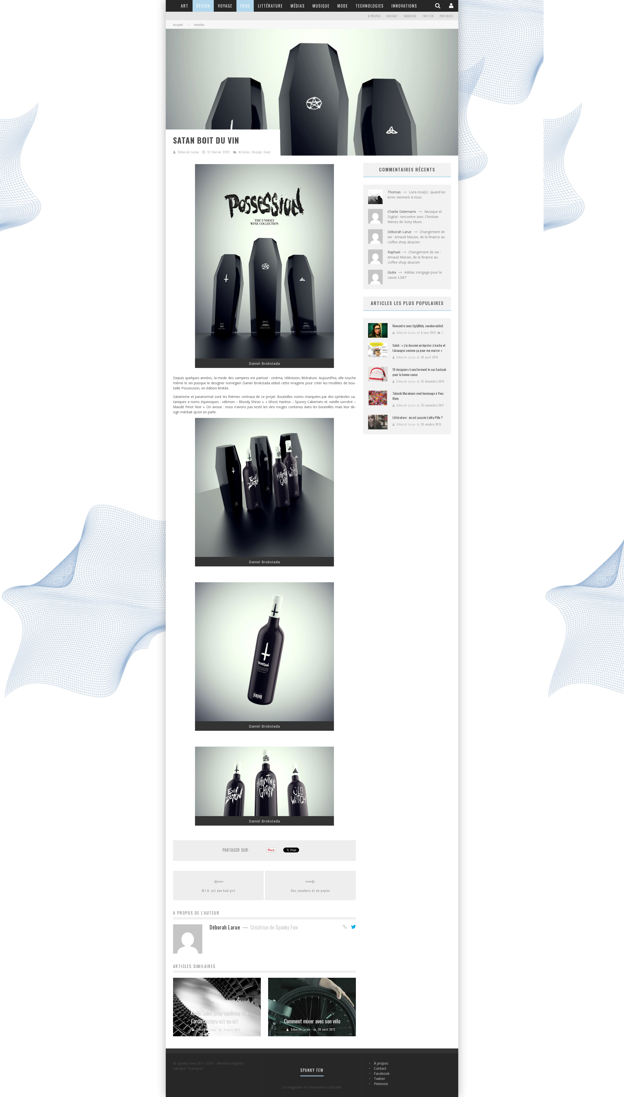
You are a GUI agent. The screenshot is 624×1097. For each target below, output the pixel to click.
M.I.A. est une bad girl (218, 890)
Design (203, 6)
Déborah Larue (188, 151)
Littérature (270, 6)
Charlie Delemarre (402, 211)
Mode (342, 6)
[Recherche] (438, 5)
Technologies (370, 6)
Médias (298, 6)
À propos (374, 16)
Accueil (178, 25)
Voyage (225, 6)
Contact (392, 16)
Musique (321, 6)
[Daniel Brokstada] (264, 357)
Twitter (428, 16)
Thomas (394, 192)
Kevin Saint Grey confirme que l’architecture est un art (219, 1017)
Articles (244, 151)
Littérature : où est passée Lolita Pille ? (417, 417)
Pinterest (446, 16)
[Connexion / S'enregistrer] (451, 5)
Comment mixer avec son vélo (312, 1021)
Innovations (404, 6)
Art (184, 6)
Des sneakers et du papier (310, 890)
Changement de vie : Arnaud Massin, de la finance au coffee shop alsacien (416, 236)
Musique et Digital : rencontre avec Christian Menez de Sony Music (415, 216)
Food (245, 6)
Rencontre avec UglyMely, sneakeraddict (417, 325)
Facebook (410, 16)
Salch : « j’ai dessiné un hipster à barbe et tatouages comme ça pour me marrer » (419, 348)
